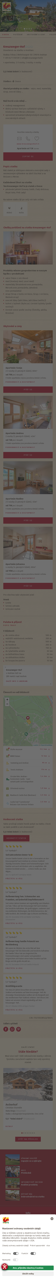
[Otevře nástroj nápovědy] (4, 1266)
